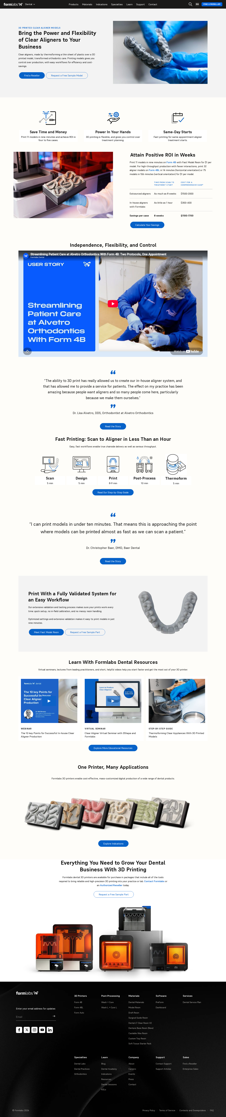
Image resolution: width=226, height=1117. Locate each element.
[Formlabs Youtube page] (42, 1030)
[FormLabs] (13, 4)
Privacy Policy (149, 1110)
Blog (103, 1063)
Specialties (117, 4)
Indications (101, 4)
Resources (106, 1079)
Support (140, 4)
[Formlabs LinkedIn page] (50, 1030)
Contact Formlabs (154, 881)
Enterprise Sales (190, 1069)
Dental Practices (82, 1069)
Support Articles (163, 1069)
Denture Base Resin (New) (141, 1028)
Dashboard (161, 1007)
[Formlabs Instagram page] (34, 1030)
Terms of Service (167, 1110)
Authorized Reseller (111, 885)
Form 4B (171, 162)
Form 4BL (154, 170)
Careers (132, 1069)
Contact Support (163, 1063)
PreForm (160, 1002)
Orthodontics (80, 1074)
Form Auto (79, 1012)
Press (131, 1079)
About (131, 1063)
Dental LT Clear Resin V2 (140, 1023)
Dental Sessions (109, 1084)
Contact (153, 4)
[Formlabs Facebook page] (19, 1030)
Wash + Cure (107, 1002)
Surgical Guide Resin (138, 1017)
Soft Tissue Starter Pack (140, 1043)
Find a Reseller (211, 4)
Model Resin (134, 1007)
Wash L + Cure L (109, 1007)
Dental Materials (136, 1002)
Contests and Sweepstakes (192, 1110)
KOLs (103, 1089)
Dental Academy (109, 1069)
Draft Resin (134, 1012)
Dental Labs (79, 1063)
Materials (87, 4)
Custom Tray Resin (137, 1038)
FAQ (212, 1110)
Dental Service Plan (192, 1002)
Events (132, 1074)
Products (73, 4)
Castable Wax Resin (138, 1033)
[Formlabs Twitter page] (27, 1030)
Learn (129, 4)
